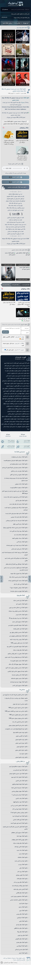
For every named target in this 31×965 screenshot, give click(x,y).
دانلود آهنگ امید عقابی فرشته (20, 629)
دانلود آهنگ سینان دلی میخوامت (19, 457)
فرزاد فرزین (26, 401)
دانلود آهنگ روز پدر (23, 864)
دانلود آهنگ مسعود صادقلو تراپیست (19, 488)
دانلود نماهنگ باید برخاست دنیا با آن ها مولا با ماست (16, 699)
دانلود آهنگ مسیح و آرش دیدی (20, 622)
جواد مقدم (26, 373)
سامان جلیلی (13, 383)
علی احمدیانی (13, 393)
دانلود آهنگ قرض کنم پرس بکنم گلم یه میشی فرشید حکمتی (15, 828)
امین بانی (21, 368)
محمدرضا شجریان (11, 411)
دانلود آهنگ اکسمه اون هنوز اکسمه (19, 823)
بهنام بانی (11, 371)
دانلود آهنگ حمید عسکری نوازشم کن (19, 464)
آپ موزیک (15, 4)
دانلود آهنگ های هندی (22, 942)
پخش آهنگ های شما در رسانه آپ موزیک (22, 17)
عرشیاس (27, 393)
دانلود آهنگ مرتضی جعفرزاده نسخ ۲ (19, 588)
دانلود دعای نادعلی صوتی (21, 750)
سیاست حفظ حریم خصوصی (10, 963)
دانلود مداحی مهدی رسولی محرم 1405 (18, 718)
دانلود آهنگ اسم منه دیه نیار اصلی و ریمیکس (17, 520)
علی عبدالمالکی (18, 396)
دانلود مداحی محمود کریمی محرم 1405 (18, 708)
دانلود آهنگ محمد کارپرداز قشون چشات (18, 581)
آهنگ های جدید (25, 285)
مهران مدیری (26, 424)
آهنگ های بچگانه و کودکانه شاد (20, 886)
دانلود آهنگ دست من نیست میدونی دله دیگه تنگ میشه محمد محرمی (14, 90)
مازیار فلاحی (26, 404)
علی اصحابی (6, 393)
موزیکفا (22, 435)
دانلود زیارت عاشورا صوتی (21, 739)
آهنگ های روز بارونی (23, 935)
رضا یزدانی (4, 381)
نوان (2, 424)
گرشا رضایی (13, 401)
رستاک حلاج (26, 381)
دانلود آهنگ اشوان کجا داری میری (19, 777)
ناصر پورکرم (13, 424)
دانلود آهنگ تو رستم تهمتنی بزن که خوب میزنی (16, 657)
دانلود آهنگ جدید (23, 854)
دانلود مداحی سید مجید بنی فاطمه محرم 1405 (16, 711)
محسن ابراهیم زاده (18, 406)
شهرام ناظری (12, 391)
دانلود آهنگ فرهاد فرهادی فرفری (20, 784)
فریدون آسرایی (20, 401)
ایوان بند (6, 368)
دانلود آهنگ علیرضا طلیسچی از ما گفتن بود (17, 646)
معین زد (27, 419)
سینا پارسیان (26, 388)
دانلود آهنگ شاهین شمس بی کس (19, 805)
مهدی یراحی (12, 421)
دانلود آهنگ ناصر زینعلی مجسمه (20, 675)
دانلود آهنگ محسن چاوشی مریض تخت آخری (17, 668)
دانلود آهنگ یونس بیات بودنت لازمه (19, 639)
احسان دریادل (26, 366)
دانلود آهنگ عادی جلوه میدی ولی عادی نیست (16, 513)
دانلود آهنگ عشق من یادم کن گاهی (19, 475)
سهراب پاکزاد (7, 383)
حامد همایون (14, 373)
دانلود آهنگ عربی (23, 910)
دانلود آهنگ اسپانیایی (22, 918)
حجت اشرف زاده (25, 376)
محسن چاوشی (9, 406)
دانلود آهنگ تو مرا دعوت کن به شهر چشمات (17, 545)
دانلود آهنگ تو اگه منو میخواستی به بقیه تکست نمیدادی (16, 509)
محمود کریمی (18, 414)
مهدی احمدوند (20, 419)
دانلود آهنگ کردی (23, 953)
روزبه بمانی (26, 383)
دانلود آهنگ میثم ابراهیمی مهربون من (18, 636)
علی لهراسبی (11, 396)
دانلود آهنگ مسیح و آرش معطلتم (19, 832)
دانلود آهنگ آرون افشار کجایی (20, 820)
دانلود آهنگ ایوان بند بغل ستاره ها (19, 591)
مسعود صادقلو (9, 416)
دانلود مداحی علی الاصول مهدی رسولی (18, 725)
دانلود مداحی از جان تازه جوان (20, 704)
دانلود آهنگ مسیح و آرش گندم (20, 685)
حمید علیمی (19, 378)
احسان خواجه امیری (8, 363)
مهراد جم (7, 421)
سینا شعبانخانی (11, 388)
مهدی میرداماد (19, 421)
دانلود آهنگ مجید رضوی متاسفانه (19, 678)
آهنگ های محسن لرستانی (21, 949)
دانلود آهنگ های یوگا (22, 932)
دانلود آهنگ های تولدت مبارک (20, 650)
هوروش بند (18, 426)
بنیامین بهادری (18, 371)
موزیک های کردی (23, 903)
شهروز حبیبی (6, 391)
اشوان (13, 366)
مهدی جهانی (13, 419)
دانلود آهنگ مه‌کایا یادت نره (21, 535)
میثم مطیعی (19, 424)
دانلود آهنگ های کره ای (22, 925)
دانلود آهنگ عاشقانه (23, 857)
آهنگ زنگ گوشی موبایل (22, 875)
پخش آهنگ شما (7, 23)
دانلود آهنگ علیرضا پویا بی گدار (20, 809)
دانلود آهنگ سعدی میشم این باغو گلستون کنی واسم (15, 467)
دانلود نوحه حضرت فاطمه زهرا (20, 732)
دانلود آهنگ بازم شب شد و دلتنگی (19, 471)
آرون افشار (16, 363)
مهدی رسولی (7, 419)
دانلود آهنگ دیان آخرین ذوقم (20, 524)
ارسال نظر (5, 332)
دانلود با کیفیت (15, 177)
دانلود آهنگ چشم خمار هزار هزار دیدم (19, 504)
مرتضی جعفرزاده (25, 416)
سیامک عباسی (26, 386)
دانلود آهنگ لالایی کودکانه (21, 847)
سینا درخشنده (19, 388)
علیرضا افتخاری (25, 399)
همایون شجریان (25, 426)
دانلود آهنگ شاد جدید (22, 850)
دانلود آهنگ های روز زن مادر (21, 882)
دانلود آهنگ (26, 98)
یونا (28, 429)
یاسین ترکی (12, 426)
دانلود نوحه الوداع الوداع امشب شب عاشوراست (16, 729)
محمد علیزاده (26, 411)
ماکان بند (20, 404)
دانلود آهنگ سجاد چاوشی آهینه (20, 538)
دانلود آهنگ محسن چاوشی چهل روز (19, 632)
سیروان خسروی (9, 386)
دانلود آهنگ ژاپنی (23, 921)
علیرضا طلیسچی (17, 399)
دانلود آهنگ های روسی (22, 914)
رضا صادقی (10, 381)
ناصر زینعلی (7, 424)
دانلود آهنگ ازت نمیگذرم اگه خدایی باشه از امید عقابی (16, 559)
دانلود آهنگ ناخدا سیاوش (21, 484)
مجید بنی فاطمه (13, 404)
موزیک (22, 102)
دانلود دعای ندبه (24, 754)
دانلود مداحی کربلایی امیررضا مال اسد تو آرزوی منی (15, 695)
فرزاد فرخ (4, 399)
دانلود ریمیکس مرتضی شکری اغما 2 (19, 812)
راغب (8, 378)
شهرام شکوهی (19, 391)
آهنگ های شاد (15, 285)
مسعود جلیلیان (16, 416)
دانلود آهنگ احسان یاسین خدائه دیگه (18, 577)
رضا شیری (16, 381)
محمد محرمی (15, 100)
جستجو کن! (5, 9)
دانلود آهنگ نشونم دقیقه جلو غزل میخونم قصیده (16, 460)
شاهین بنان (4, 388)
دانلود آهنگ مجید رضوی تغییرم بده (19, 661)
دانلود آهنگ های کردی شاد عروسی (19, 517)
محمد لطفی (19, 411)
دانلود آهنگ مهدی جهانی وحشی (20, 791)
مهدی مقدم (26, 421)
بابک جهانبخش (25, 371)
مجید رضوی (26, 406)
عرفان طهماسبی (20, 393)
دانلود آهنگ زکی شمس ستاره (20, 600)
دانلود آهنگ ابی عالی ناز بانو (21, 584)
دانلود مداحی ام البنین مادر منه (20, 722)
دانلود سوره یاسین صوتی (21, 743)
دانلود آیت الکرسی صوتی (22, 736)
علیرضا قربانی (10, 399)
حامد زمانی (20, 373)
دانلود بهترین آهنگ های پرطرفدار (20, 840)
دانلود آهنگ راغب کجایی (22, 798)
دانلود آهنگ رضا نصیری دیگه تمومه (19, 573)
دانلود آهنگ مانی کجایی (22, 781)
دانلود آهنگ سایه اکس (22, 542)
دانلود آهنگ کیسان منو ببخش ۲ (20, 795)
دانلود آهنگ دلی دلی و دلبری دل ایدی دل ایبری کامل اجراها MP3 (15, 492)
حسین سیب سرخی (16, 376)
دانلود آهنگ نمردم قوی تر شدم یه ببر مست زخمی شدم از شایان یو (16, 569)
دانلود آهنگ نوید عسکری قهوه (20, 802)
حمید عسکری (26, 378)
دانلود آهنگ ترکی (23, 868)
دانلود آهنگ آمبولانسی (22, 946)
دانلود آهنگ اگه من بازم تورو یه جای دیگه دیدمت (16, 497)
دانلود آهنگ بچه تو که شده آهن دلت (19, 531)
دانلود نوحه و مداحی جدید (21, 861)
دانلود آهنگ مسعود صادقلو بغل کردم (18, 766)
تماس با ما (17, 23)
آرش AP (27, 363)
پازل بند (6, 371)
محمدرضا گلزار (25, 414)
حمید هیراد (12, 378)
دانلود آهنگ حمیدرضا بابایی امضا (19, 788)
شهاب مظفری (26, 391)
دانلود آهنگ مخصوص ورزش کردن (19, 896)
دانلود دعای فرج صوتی (22, 747)
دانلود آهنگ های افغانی (22, 893)
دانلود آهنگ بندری (23, 907)
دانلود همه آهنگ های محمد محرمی (17, 187)
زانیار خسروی (20, 383)
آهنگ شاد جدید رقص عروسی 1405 (19, 643)
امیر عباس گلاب (7, 366)
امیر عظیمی (26, 368)
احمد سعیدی (19, 366)
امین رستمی (15, 368)
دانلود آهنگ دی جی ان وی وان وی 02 (18, 618)
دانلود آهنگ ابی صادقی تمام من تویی (18, 607)
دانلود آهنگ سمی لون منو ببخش (19, 549)
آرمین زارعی (21, 363)
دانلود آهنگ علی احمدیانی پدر (20, 770)
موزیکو (8, 435)
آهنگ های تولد (6, 285)
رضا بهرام (21, 381)
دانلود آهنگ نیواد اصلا (22, 836)
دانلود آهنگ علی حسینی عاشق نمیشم (19, 774)
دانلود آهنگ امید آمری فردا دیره (20, 816)
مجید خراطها (6, 404)
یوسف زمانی (6, 426)
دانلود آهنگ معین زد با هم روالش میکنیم (18, 654)
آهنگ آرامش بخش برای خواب (20, 889)
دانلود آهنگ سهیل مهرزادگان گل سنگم (18, 664)
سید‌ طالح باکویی (18, 386)
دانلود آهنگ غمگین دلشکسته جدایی (19, 900)
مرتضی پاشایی (11, 414)
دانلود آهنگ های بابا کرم (22, 500)
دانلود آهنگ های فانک (22, 879)
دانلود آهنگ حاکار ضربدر (22, 615)
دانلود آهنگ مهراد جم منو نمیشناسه (19, 682)
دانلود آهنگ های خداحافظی (21, 928)
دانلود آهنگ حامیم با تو (22, 604)
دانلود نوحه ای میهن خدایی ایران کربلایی (18, 671)
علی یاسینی (5, 396)
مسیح (3, 416)
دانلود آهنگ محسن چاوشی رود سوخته (18, 611)
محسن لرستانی (25, 409)
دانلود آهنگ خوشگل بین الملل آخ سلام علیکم (17, 564)
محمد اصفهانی (11, 409)
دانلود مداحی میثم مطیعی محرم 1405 (18, 715)
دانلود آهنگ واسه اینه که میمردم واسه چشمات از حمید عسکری (16, 479)
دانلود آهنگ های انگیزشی (21, 939)
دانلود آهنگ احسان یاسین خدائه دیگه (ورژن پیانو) (15, 528)
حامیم (9, 373)
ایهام (10, 368)
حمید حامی (8, 376)
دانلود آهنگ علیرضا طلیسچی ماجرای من (18, 625)
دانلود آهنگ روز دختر (22, 871)
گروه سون (7, 401)
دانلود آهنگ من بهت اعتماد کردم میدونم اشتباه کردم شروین (15, 554)
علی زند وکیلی (26, 396)
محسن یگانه (18, 409)
